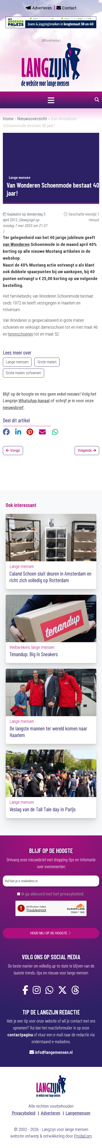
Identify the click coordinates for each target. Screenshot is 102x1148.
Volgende (85, 450)
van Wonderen (16, 244)
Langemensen (78, 1113)
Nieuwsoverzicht (32, 118)
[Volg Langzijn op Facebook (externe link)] (25, 990)
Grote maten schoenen (23, 373)
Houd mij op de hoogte (48, 933)
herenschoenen (20, 334)
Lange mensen (17, 362)
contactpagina (20, 1034)
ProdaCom (83, 1136)
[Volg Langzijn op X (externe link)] (62, 990)
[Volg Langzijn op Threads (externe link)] (75, 990)
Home (8, 118)
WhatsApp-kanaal (34, 400)
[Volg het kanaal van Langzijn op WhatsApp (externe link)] (49, 990)
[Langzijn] (51, 1086)
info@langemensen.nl (54, 1052)
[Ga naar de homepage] (51, 64)
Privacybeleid (23, 1113)
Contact (69, 8)
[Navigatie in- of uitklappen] (51, 100)
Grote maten (46, 362)
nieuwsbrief (13, 407)
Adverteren (42, 8)
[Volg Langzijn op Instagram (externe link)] (37, 990)
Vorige (14, 450)
